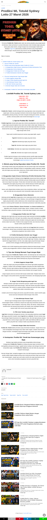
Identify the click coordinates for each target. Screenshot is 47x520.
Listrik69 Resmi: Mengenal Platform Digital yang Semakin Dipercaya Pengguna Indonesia (31, 437)
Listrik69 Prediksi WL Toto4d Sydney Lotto (12, 61)
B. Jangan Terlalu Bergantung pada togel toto (16, 80)
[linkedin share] (9, 384)
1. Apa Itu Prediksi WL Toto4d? (11, 63)
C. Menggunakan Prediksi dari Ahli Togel (15, 71)
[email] (12, 519)
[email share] (4, 384)
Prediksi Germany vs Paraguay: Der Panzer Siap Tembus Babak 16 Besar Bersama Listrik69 (32, 487)
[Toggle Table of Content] (2, 59)
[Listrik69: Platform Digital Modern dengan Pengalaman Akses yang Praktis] (7, 415)
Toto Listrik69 (25, 395)
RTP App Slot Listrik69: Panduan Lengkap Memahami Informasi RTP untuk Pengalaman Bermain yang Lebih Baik (29, 424)
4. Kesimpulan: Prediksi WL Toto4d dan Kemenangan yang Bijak (19, 89)
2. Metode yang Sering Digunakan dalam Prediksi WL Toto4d (18, 65)
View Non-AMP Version (27, 513)
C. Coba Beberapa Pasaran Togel (13, 82)
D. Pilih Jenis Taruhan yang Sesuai (13, 84)
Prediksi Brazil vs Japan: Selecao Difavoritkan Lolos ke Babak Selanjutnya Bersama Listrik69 (31, 500)
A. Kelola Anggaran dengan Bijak (13, 78)
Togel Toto (12, 48)
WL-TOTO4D (9, 5)
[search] (45, 2)
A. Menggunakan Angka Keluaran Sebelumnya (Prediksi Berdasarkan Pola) (23, 67)
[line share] (14, 384)
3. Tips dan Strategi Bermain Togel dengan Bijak (15, 76)
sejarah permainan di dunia (26, 160)
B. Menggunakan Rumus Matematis (13, 69)
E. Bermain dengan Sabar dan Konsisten (15, 85)
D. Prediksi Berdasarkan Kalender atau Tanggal (16, 72)
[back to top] (44, 515)
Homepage (3, 5)
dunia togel (37, 116)
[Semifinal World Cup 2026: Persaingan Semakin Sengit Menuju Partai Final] (10, 475)
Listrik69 (3, 8)
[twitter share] (2, 384)
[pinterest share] (7, 384)
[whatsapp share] (12, 384)
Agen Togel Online (4, 395)
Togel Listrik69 (13, 395)
